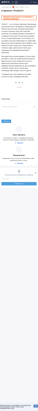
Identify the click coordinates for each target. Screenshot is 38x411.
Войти (35, 2)
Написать (20, 143)
